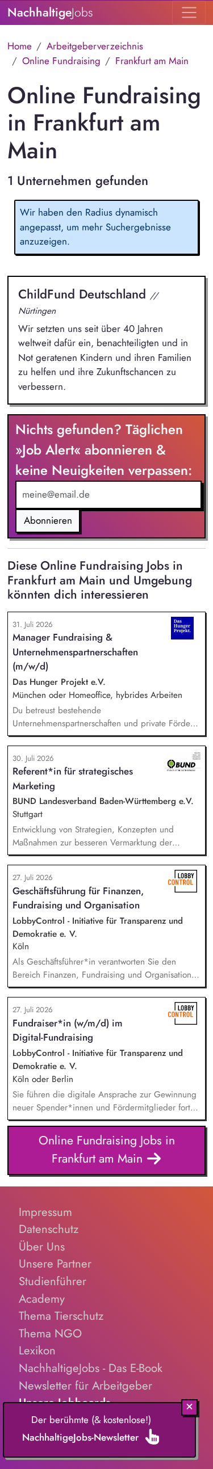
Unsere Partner (55, 1263)
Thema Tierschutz (61, 1315)
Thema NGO (50, 1333)
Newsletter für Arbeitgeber (85, 1385)
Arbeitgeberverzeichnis (95, 46)
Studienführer (52, 1281)
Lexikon (37, 1350)
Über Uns (42, 1246)
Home (19, 46)
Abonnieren (48, 520)
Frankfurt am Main (152, 61)
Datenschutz (48, 1229)
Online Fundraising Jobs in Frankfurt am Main (107, 1149)
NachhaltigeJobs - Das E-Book (90, 1368)
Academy (42, 1298)
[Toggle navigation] (189, 12)
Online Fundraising (61, 61)
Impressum (45, 1211)
